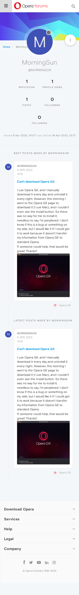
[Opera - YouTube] (39, 562)
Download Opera (19, 509)
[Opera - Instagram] (54, 562)
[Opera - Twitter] (31, 562)
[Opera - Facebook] (24, 562)
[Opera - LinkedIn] (46, 562)
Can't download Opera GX (35, 181)
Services (11, 519)
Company (12, 549)
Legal (9, 539)
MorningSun (26, 166)
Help (8, 529)
